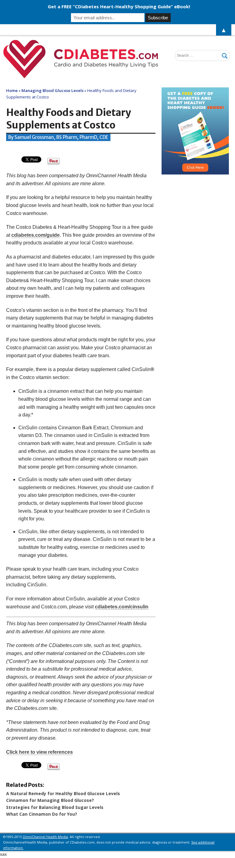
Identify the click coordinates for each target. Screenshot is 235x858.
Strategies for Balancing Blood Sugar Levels (54, 807)
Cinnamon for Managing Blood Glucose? (50, 800)
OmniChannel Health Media (45, 836)
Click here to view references (39, 752)
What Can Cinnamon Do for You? (41, 814)
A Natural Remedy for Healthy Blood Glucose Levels (63, 793)
